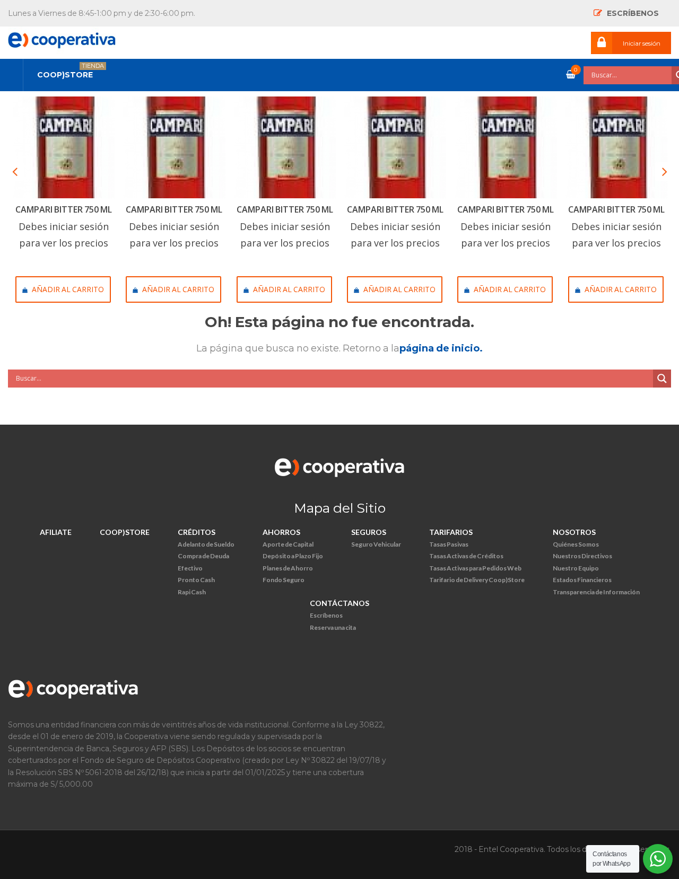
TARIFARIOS (451, 532)
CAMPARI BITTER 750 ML (63, 209)
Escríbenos (326, 615)
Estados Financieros (582, 580)
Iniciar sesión (641, 43)
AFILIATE (56, 532)
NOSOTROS (574, 532)
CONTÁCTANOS (339, 603)
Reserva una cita (333, 627)
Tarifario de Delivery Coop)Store (477, 580)
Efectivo (190, 568)
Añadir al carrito (68, 289)
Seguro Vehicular (376, 544)
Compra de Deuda (203, 556)
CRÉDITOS (196, 532)
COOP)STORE (125, 532)
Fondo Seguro (283, 580)
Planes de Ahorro (288, 568)
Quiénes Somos (576, 544)
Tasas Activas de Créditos (466, 556)
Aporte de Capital (288, 544)
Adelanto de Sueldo (206, 544)
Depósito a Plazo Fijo (293, 556)
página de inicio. (441, 348)
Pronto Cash (196, 580)
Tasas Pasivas (448, 544)
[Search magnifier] (662, 379)
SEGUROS (368, 532)
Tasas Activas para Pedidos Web (475, 568)
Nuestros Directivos (582, 556)
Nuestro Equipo (576, 568)
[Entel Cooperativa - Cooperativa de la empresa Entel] (62, 37)
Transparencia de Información (596, 592)
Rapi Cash (192, 592)
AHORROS (281, 532)
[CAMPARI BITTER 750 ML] (64, 147)
